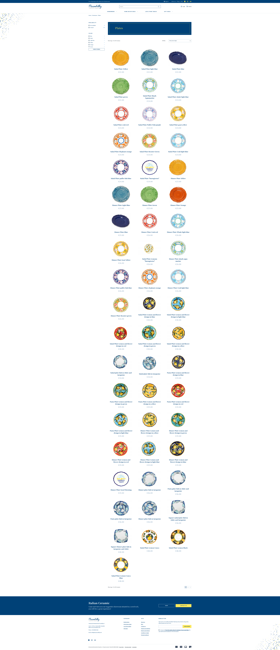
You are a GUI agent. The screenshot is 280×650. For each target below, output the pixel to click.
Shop (166, 605)
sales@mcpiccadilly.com (96, 632)
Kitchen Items (126, 622)
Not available (97, 25)
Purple (97, 46)
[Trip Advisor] (190, 1)
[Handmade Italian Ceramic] (99, 7)
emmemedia (134, 647)
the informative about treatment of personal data (177, 630)
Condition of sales (145, 632)
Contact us (183, 605)
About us (173, 1)
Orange (97, 44)
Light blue (97, 40)
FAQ (182, 1)
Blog (178, 1)
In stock (97, 27)
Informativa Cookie (128, 647)
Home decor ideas (130, 11)
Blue (97, 36)
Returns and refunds (145, 630)
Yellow (97, 42)
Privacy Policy (121, 647)
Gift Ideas (126, 628)
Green (97, 38)
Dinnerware (111, 11)
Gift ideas (167, 11)
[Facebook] (185, 1)
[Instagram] (187, 1)
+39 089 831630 (95, 630)
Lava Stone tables (127, 626)
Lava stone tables (151, 11)
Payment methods (145, 635)
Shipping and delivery (145, 628)
